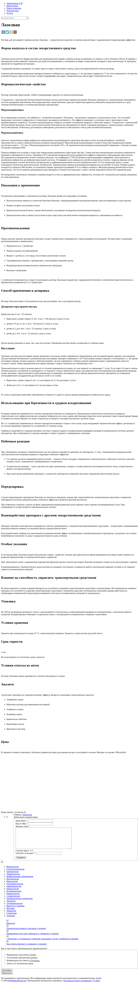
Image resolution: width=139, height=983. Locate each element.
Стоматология (13, 896)
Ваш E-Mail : (21, 823)
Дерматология (13, 874)
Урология (11, 901)
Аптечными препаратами (18, 957)
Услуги (10, 13)
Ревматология (13, 893)
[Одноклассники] (11, 32)
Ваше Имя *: (21, 821)
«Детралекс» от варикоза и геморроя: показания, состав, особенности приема (42, 939)
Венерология (13, 866)
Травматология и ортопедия (19, 898)
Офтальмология (14, 886)
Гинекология (12, 871)
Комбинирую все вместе (18, 960)
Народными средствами (17, 955)
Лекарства (27, 814)
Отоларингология (15, 884)
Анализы (11, 915)
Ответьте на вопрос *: (26, 853)
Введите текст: (22, 826)
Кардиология (13, 879)
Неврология (12, 881)
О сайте (96, 980)
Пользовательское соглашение (77, 980)
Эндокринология (14, 903)
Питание (11, 908)
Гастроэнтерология (15, 869)
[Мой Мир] (15, 32)
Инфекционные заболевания (20, 876)
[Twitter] (7, 32)
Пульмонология (14, 891)
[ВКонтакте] (3, 32)
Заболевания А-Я (15, 3)
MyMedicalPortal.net (17, 980)
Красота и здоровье (15, 906)
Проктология (13, 889)
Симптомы (12, 913)
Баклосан (11, 923)
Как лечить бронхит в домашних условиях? (27, 944)
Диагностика (13, 11)
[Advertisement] (69, 783)
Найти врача (12, 6)
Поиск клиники (14, 8)
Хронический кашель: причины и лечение (26, 928)
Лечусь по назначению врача (19, 963)
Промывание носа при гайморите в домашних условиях (33, 933)
